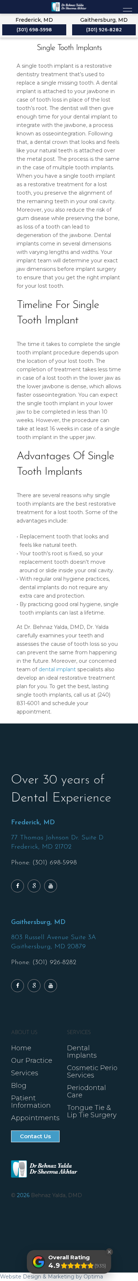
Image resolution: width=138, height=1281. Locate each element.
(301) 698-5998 (34, 29)
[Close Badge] (109, 1252)
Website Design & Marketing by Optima (51, 1276)
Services (24, 1073)
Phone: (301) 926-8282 (43, 962)
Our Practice (31, 1061)
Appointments (35, 1118)
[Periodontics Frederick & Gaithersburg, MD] (69, 6)
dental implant (57, 669)
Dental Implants (82, 1051)
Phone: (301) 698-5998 (44, 863)
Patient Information (31, 1102)
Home (21, 1048)
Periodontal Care (86, 1091)
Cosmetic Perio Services (92, 1071)
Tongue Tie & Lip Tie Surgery (92, 1111)
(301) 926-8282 (104, 29)
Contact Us (35, 1136)
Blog (18, 1086)
